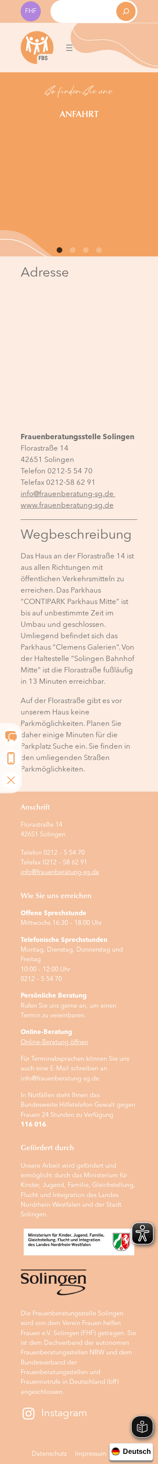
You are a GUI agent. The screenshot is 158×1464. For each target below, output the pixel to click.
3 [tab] (85, 250)
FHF (30, 11)
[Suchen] (126, 11)
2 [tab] (72, 250)
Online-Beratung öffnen (54, 1042)
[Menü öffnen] (69, 47)
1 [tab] (59, 250)
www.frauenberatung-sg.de (67, 505)
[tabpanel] (79, 99)
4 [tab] (98, 250)
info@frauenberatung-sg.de (68, 494)
